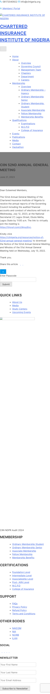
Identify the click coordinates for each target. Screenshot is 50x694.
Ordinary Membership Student (28, 544)
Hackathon (18, 147)
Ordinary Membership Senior (27, 547)
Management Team (31, 69)
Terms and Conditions (23, 613)
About (15, 59)
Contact (16, 143)
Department (27, 76)
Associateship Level (22, 578)
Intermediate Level (22, 575)
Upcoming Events (21, 312)
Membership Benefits (32, 116)
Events (15, 133)
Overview (26, 63)
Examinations (28, 123)
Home (15, 56)
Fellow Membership (31, 113)
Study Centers (19, 308)
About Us (17, 302)
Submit (6, 284)
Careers (25, 79)
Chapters (26, 73)
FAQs (15, 603)
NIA (14, 631)
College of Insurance (32, 130)
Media (15, 140)
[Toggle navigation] (3, 48)
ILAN (14, 638)
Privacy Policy (19, 606)
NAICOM (16, 628)
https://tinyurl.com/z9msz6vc (15, 227)
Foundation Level (21, 572)
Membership (18, 83)
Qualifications (19, 120)
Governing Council (31, 66)
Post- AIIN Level (20, 582)
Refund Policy (19, 610)
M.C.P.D (25, 126)
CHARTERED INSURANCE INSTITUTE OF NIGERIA (25, 33)
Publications (18, 137)
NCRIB (15, 634)
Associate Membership (33, 110)
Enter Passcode (8, 275)
